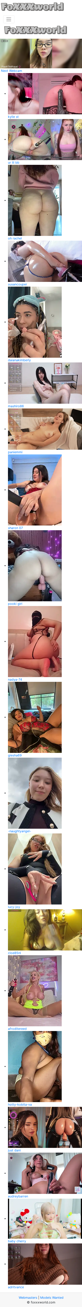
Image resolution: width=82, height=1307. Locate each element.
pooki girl (15, 604)
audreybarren (18, 1196)
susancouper (17, 284)
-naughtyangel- (19, 831)
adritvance (16, 1287)
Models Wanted (51, 1297)
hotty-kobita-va (20, 1104)
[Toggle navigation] (8, 19)
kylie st (13, 117)
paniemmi (15, 452)
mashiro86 (16, 406)
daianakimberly (19, 360)
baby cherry (17, 1241)
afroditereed (17, 1029)
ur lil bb (13, 162)
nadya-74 (15, 679)
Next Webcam (11, 71)
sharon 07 (15, 528)
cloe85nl (14, 953)
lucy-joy (14, 907)
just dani (14, 1150)
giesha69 (15, 755)
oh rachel (15, 238)
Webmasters (28, 1297)
